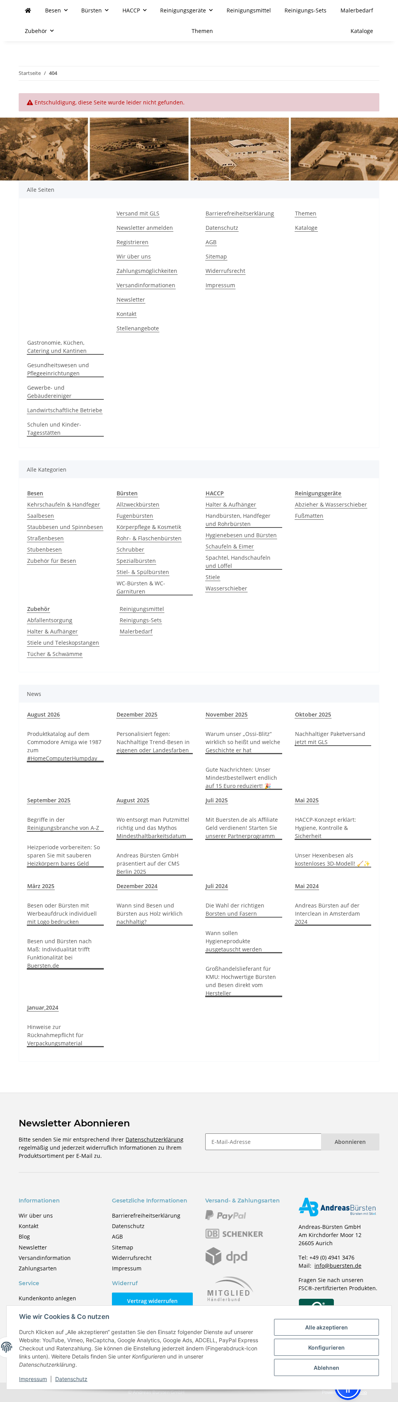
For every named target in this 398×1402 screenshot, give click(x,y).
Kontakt (126, 314)
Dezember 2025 (137, 714)
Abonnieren (350, 1141)
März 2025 (40, 886)
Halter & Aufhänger (231, 504)
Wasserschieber (226, 588)
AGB (211, 242)
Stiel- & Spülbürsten (143, 572)
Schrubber (130, 549)
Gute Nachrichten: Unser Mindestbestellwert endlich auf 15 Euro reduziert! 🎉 (241, 777)
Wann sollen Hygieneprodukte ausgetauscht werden (234, 941)
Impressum (33, 1379)
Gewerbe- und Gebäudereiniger (49, 391)
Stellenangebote (138, 328)
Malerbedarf (136, 631)
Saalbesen (40, 515)
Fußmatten (309, 515)
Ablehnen (326, 1367)
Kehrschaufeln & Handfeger (63, 504)
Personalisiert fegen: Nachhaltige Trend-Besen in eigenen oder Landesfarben (153, 742)
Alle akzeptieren (326, 1327)
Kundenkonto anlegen (47, 1298)
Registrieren (132, 242)
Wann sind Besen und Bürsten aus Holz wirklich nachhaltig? (150, 913)
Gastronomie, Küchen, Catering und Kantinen (57, 346)
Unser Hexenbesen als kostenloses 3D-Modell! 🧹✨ (332, 859)
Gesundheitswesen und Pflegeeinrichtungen (58, 369)
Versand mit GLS (138, 213)
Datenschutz (71, 1379)
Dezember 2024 (137, 886)
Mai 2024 (307, 886)
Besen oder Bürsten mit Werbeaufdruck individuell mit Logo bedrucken (62, 913)
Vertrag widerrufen (152, 1301)
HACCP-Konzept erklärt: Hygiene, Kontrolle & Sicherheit (325, 828)
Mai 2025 (307, 800)
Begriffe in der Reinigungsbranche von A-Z (63, 823)
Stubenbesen (44, 549)
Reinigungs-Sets (141, 620)
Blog (24, 1236)
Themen (202, 31)
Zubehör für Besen (51, 560)
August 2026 (43, 714)
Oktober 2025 (313, 714)
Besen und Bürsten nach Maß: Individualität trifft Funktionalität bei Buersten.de (59, 953)
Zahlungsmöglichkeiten (147, 270)
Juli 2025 (217, 800)
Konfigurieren (326, 1347)
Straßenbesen (45, 538)
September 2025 (48, 800)
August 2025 (133, 800)
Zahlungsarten (38, 1268)
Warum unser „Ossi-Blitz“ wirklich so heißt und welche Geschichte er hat (243, 742)
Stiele (213, 577)
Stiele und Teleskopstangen (63, 642)
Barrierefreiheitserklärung (240, 213)
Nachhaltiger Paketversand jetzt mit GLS (330, 738)
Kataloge (362, 31)
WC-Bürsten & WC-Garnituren (141, 587)
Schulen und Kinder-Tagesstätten (54, 428)
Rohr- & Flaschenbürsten (149, 538)
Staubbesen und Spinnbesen (65, 527)
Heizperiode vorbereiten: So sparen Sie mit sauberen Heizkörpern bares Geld (63, 855)
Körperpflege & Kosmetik (149, 527)
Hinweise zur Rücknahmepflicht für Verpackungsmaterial (55, 1035)
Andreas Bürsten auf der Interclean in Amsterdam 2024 (327, 913)
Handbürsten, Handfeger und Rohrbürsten (238, 519)
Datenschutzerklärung (154, 1139)
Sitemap (216, 256)
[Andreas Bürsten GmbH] (28, 10)
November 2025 (227, 714)
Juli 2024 (217, 886)
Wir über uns (134, 256)
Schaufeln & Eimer (230, 546)
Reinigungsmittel (142, 609)
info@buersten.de (337, 1265)
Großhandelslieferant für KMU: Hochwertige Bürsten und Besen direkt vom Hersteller (241, 981)
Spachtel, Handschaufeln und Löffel (238, 561)
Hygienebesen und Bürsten (241, 535)
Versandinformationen (146, 285)
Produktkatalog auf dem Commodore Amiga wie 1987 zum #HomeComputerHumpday (64, 746)
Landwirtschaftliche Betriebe (64, 410)
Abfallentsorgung (49, 620)
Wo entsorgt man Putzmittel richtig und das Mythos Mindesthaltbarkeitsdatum (153, 828)
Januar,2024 (42, 1007)
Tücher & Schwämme (54, 654)
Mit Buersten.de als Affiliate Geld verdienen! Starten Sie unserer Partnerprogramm (242, 828)
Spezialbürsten (136, 560)
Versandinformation (45, 1257)
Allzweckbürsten (138, 504)
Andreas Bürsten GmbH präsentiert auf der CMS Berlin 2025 (148, 863)
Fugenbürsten (135, 515)
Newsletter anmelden (145, 227)
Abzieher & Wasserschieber (331, 504)
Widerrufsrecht (225, 270)
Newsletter (131, 299)
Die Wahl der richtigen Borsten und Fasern (235, 909)
